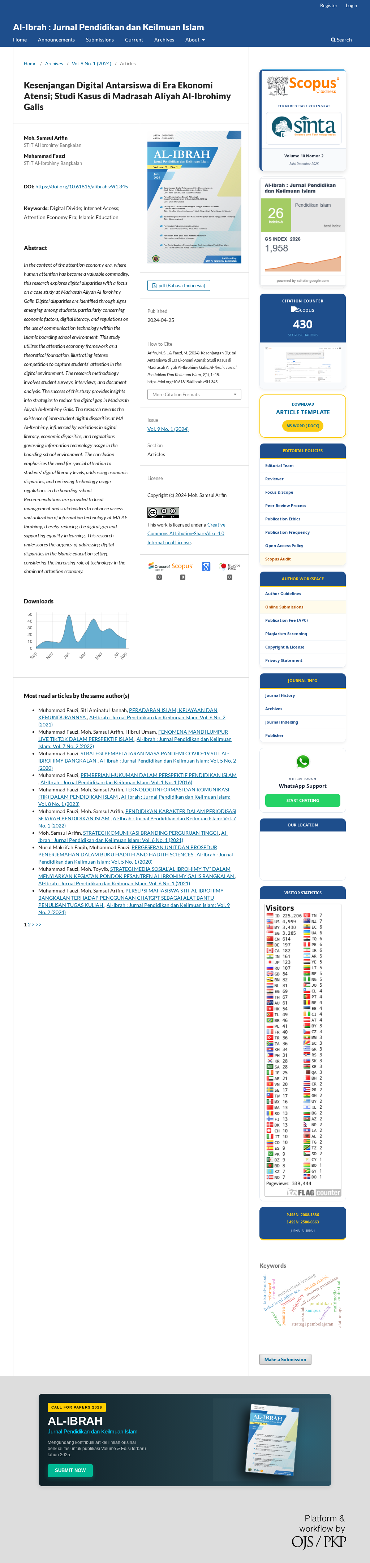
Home (20, 39)
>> (39, 924)
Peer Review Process (285, 505)
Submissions (100, 39)
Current (134, 39)
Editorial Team (279, 465)
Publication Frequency (287, 532)
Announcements (56, 39)
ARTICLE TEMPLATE (303, 412)
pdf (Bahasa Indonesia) (181, 285)
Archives (164, 39)
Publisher (274, 735)
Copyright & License (285, 647)
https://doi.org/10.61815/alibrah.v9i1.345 (81, 186)
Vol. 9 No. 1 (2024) (91, 63)
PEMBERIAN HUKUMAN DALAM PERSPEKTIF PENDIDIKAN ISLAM (159, 775)
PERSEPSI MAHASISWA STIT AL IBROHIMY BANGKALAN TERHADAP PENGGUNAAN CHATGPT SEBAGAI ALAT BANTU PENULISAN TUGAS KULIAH (131, 897)
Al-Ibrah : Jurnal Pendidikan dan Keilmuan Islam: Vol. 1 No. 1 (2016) (116, 782)
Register (328, 5)
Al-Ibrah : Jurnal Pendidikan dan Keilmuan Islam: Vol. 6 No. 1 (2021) (114, 883)
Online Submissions (284, 607)
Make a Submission (285, 1359)
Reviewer (274, 478)
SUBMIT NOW (70, 1470)
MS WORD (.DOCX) (303, 425)
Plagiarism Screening (286, 633)
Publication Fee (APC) (286, 620)
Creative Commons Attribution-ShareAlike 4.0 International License (186, 534)
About (193, 39)
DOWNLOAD (303, 404)
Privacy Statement (283, 660)
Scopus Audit (278, 559)
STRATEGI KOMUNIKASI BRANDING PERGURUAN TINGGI (151, 833)
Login (351, 5)
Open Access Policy (284, 545)
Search (344, 39)
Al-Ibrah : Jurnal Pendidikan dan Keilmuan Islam (108, 27)
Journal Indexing (281, 722)
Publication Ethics (282, 518)
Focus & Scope (279, 492)
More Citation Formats (176, 394)
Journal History (280, 695)
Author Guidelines (283, 593)
